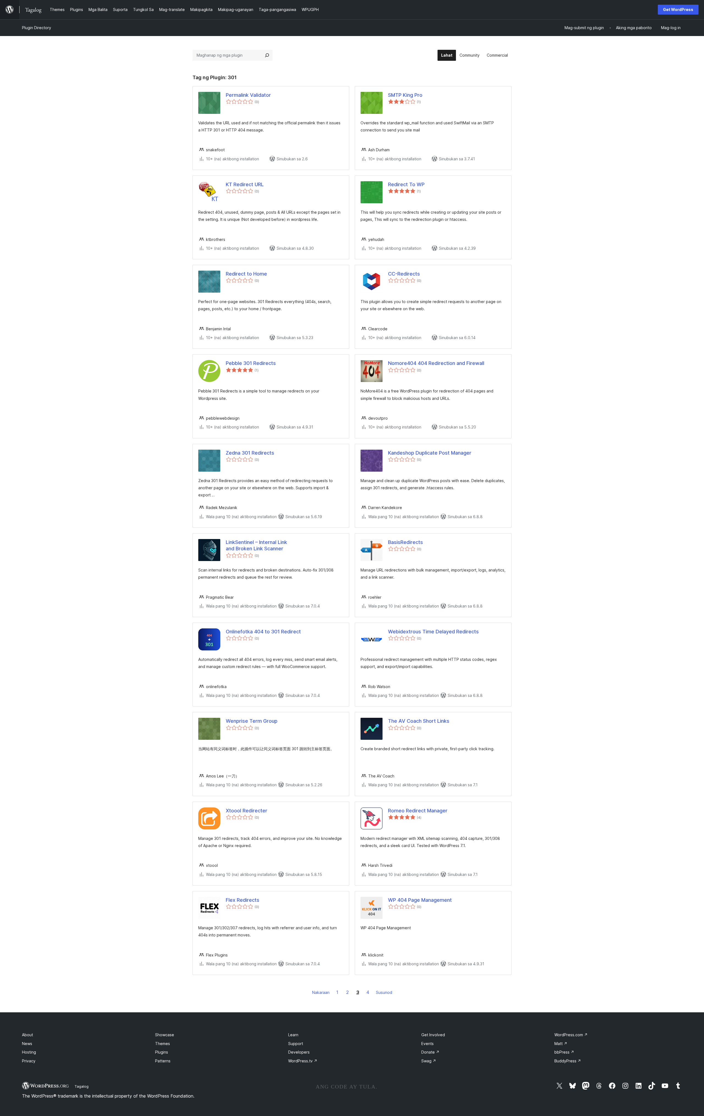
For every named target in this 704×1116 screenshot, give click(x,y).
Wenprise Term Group (251, 721)
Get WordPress (678, 9)
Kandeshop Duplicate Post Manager (429, 453)
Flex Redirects (242, 900)
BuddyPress (567, 1061)
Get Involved (433, 1034)
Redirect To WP (406, 184)
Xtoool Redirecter (246, 810)
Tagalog (82, 1086)
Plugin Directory (36, 27)
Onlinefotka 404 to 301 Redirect (263, 631)
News (27, 1043)
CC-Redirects (404, 274)
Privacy (28, 1061)
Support (295, 1043)
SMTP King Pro (405, 95)
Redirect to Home (246, 274)
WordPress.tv (302, 1061)
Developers (299, 1052)
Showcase (164, 1034)
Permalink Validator (248, 95)
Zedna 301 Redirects (250, 453)
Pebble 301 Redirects (251, 363)
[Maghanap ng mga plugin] (267, 55)
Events (427, 1043)
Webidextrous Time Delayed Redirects (433, 631)
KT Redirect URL (245, 184)
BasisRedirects (405, 542)
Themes (162, 1043)
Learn (293, 1034)
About (27, 1034)
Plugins (161, 1052)
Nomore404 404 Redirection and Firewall (436, 363)
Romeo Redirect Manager (417, 810)
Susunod (384, 992)
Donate (430, 1052)
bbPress (564, 1052)
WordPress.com (571, 1034)
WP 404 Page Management (420, 900)
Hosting (29, 1052)
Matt (560, 1043)
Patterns (162, 1061)
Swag (428, 1061)
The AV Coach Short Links (418, 721)
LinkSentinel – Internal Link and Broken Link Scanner (256, 545)
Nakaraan (320, 992)
